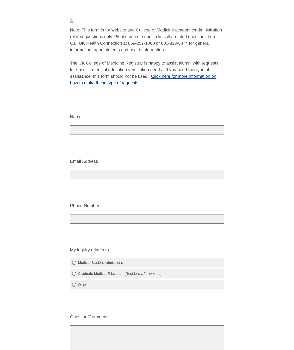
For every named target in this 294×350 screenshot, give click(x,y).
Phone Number (84, 205)
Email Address (84, 161)
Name (76, 116)
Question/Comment (88, 316)
